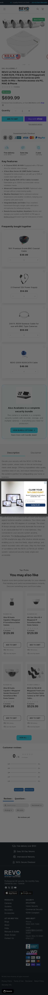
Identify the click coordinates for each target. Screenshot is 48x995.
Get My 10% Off (35, 505)
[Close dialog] (45, 483)
